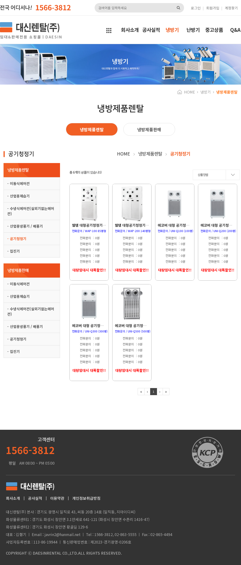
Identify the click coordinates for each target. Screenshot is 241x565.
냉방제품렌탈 (92, 129)
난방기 (193, 29)
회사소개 (130, 29)
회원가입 (212, 7)
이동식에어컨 (20, 183)
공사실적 (151, 29)
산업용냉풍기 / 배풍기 (26, 226)
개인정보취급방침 (86, 498)
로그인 (196, 7)
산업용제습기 (20, 195)
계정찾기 (231, 7)
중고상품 (214, 29)
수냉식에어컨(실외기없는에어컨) (30, 211)
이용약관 (57, 498)
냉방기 (172, 29)
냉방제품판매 (149, 129)
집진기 (15, 251)
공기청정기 (18, 238)
